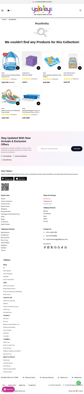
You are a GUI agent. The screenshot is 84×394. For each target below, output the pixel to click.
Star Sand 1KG (68, 75)
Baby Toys (6, 342)
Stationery (6, 360)
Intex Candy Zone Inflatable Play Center (11, 111)
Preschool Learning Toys (10, 306)
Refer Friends (5, 224)
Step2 (45, 219)
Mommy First (5, 238)
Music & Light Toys (9, 345)
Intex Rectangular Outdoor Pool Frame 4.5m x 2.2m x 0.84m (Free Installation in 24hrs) (31, 111)
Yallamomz (47, 201)
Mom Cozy (4, 240)
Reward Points (6, 211)
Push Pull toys (7, 348)
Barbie (45, 211)
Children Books (8, 363)
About (3, 199)
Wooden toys (7, 312)
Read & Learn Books (9, 369)
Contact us (4, 222)
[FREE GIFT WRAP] (31, 61)
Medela (3, 248)
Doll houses (6, 294)
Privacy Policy (5, 204)
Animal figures (7, 274)
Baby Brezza (5, 232)
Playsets (5, 276)
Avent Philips (5, 243)
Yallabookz (47, 204)
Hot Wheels (47, 214)
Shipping (4, 209)
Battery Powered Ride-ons (11, 324)
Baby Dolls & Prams (9, 288)
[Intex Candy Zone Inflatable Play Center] (11, 96)
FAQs (2, 217)
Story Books (7, 366)
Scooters (6, 336)
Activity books (7, 372)
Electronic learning (9, 301)
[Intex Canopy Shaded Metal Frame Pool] (11, 61)
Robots (5, 303)
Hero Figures (7, 271)
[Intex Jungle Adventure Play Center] (52, 61)
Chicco (3, 250)
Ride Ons (6, 318)
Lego (45, 216)
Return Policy (5, 206)
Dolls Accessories (8, 286)
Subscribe (77, 148)
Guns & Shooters (8, 279)
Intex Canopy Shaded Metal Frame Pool (11, 76)
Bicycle (5, 321)
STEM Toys (6, 309)
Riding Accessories (9, 327)
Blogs (3, 219)
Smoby (45, 221)
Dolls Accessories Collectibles (12, 291)
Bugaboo (4, 245)
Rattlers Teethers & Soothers (12, 351)
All (4, 268)
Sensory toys (7, 354)
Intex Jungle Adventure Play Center (52, 76)
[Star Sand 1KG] (73, 61)
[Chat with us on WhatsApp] (78, 383)
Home (4, 19)
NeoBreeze (5, 235)
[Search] (80, 10)
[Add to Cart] (18, 68)
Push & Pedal (7, 330)
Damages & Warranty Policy (10, 214)
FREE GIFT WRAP (27, 75)
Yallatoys (46, 199)
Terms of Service (6, 201)
